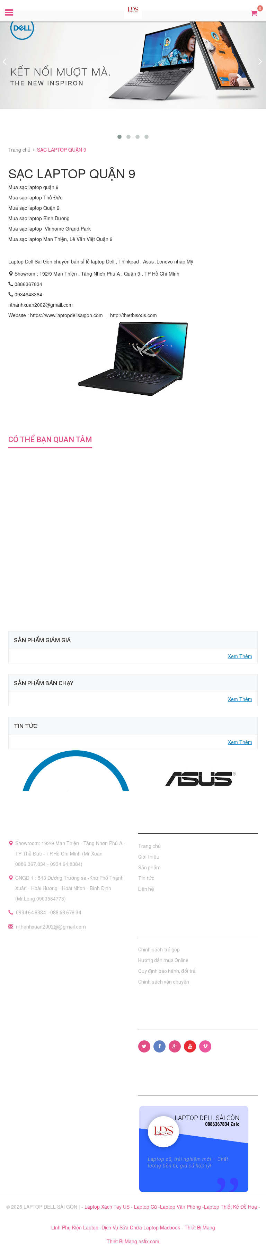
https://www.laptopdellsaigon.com (66, 315)
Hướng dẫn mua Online (163, 960)
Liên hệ (146, 889)
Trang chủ (149, 846)
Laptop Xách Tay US (108, 1206)
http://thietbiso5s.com (133, 315)
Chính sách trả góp (159, 949)
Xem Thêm (240, 656)
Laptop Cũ (146, 1206)
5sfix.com (149, 1241)
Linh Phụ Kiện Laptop (75, 1227)
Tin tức (146, 878)
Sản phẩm (149, 867)
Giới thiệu (148, 857)
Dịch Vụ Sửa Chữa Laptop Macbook (141, 1227)
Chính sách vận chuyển (163, 982)
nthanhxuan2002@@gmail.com (51, 927)
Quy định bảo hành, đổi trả (167, 971)
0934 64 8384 (31, 912)
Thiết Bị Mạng (200, 1227)
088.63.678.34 (65, 912)
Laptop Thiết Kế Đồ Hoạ (231, 1206)
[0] (254, 13)
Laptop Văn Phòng (181, 1206)
